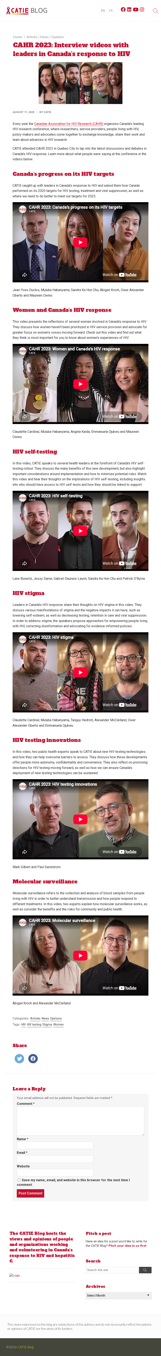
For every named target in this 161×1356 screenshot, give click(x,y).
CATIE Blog (25, 1347)
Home (17, 37)
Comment (26, 1104)
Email (22, 1153)
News (44, 37)
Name (22, 1139)
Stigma (47, 1024)
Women (58, 1024)
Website (23, 1166)
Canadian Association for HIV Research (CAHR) (68, 124)
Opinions (57, 37)
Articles (32, 37)
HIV (23, 1024)
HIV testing (34, 1024)
